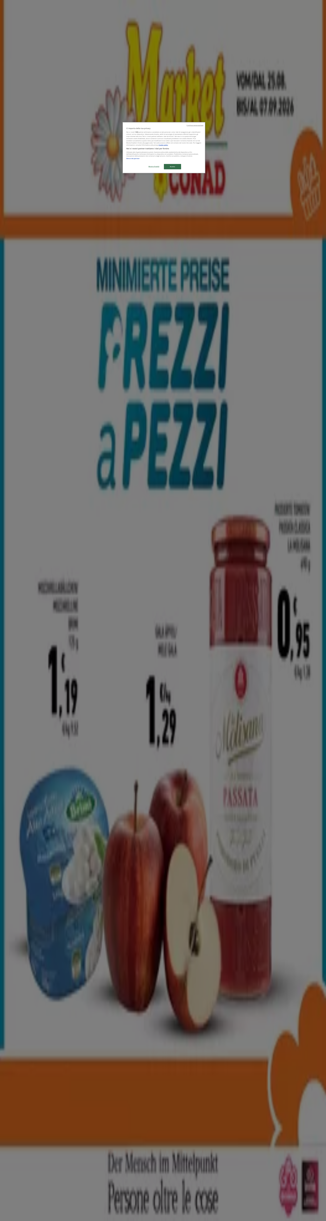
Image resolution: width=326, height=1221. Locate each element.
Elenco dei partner (133, 158)
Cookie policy (163, 145)
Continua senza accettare (195, 125)
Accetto (172, 167)
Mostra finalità (153, 166)
